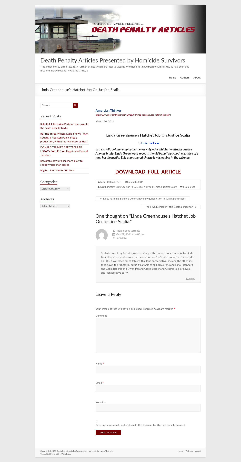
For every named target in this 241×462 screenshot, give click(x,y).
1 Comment (189, 187)
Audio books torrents (128, 230)
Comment (101, 315)
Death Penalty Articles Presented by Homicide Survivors (112, 61)
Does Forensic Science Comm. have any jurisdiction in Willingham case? (143, 198)
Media (139, 187)
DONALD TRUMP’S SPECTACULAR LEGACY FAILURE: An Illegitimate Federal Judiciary (64, 151)
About (197, 77)
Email (100, 383)
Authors (184, 77)
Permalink (121, 238)
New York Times (152, 187)
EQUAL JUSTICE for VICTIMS (57, 170)
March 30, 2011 (135, 182)
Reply (192, 279)
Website (100, 402)
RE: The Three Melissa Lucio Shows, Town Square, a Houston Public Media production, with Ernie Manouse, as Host (64, 137)
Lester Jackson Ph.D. (110, 182)
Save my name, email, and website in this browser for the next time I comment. (141, 425)
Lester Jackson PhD (125, 187)
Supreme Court (169, 187)
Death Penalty (107, 187)
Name (100, 363)
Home (172, 77)
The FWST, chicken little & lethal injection (170, 207)
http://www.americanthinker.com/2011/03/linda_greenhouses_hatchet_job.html (133, 115)
